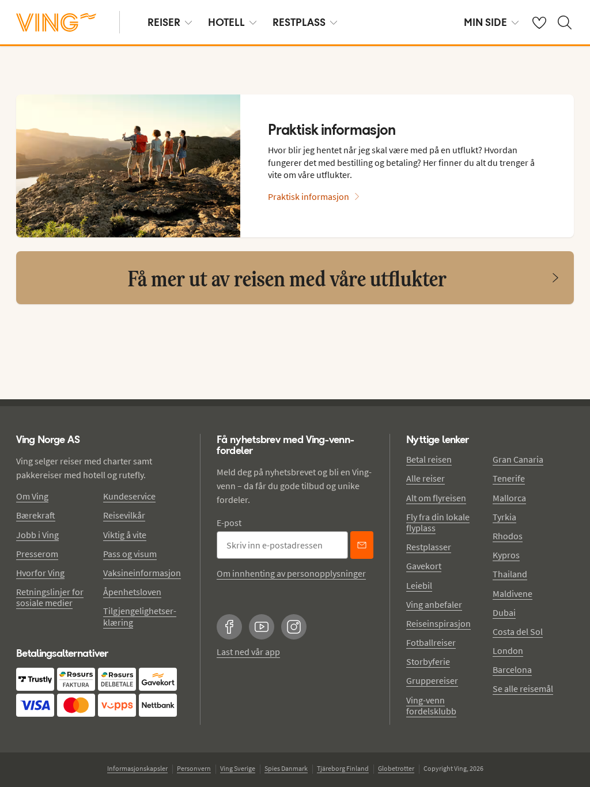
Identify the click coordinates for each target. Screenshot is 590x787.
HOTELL (226, 22)
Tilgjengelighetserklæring (139, 616)
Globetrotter (396, 768)
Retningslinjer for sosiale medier (50, 597)
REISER (164, 22)
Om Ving (32, 496)
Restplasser (428, 547)
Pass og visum (130, 553)
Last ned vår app (248, 651)
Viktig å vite (124, 534)
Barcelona (512, 669)
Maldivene (512, 593)
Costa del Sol (518, 631)
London (508, 650)
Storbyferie (428, 661)
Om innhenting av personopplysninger (291, 573)
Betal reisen (429, 459)
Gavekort (423, 566)
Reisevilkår (124, 515)
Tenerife (509, 478)
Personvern (194, 768)
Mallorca (509, 498)
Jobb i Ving (37, 534)
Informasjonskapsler (137, 768)
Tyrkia (504, 517)
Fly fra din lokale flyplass (438, 522)
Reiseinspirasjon (438, 623)
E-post (229, 522)
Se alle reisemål (523, 688)
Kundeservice (129, 496)
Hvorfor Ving (40, 572)
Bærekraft (35, 515)
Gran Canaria (518, 459)
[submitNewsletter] (361, 545)
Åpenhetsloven (132, 591)
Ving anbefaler (434, 604)
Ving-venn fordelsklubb (431, 705)
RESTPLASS (299, 22)
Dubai (504, 612)
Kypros (506, 555)
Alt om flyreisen (436, 498)
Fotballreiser (431, 642)
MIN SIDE (485, 22)
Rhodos (508, 536)
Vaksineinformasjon (142, 572)
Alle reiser (425, 478)
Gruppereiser (432, 680)
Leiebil (419, 585)
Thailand (510, 574)
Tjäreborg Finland (343, 768)
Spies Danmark (286, 768)
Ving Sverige (237, 768)
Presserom (37, 553)
